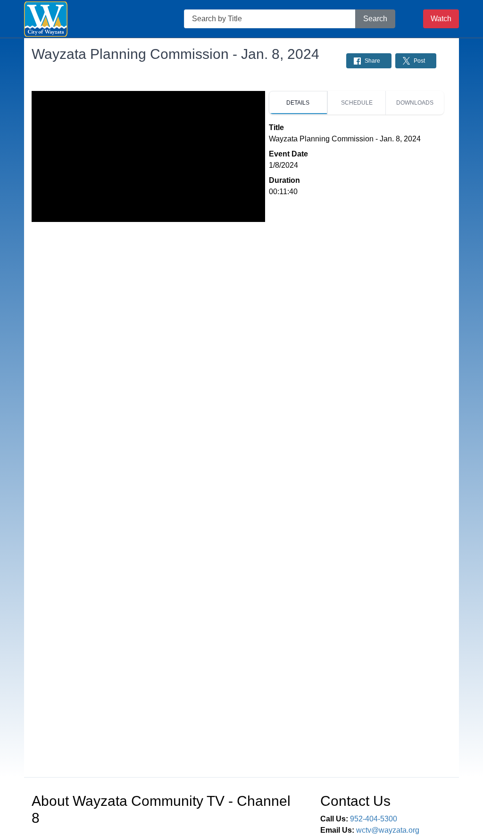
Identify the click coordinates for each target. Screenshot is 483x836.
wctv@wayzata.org (387, 830)
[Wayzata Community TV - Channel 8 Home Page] (45, 19)
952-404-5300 (373, 819)
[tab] (298, 103)
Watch (441, 19)
